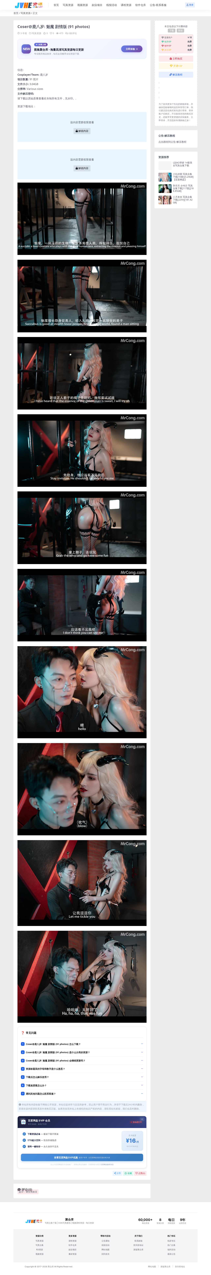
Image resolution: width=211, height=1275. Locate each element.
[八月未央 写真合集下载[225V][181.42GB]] (165, 200)
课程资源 (126, 5)
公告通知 (105, 1241)
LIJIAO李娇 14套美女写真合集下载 (182, 164)
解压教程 (177, 74)
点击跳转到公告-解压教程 (172, 141)
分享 (119, 1173)
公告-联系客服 (158, 5)
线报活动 (111, 5)
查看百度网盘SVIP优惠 (82, 1157)
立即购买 (177, 58)
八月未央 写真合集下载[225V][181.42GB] (183, 199)
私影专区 (171, 1241)
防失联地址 (138, 1245)
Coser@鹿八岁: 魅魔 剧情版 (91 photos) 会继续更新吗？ (55, 1060)
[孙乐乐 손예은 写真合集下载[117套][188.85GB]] (165, 188)
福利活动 (171, 1249)
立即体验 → (132, 48)
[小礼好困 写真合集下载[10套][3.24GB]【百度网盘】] (165, 177)
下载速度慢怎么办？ (36, 1085)
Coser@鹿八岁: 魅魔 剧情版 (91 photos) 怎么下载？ (53, 1044)
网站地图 (105, 1249)
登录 (191, 5)
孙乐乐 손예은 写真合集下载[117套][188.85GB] (183, 188)
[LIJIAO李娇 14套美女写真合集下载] (165, 165)
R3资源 (39, 1249)
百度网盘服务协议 (107, 1164)
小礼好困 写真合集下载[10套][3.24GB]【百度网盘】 (183, 176)
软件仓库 (140, 5)
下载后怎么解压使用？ (37, 1077)
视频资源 (82, 5)
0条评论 (73, 33)
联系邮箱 (138, 1241)
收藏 (130, 1173)
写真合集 (40, 1245)
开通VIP (177, 66)
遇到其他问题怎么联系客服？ (41, 1093)
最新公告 (171, 1254)
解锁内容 (83, 131)
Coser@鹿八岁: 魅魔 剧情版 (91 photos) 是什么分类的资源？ (58, 1052)
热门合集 (171, 1245)
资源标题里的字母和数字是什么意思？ (45, 1068)
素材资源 (72, 1254)
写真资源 (68, 5)
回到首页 (105, 1254)
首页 (56, 5)
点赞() (141, 1173)
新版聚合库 (138, 1249)
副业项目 (97, 5)
